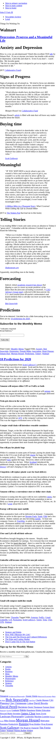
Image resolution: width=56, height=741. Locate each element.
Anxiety (39, 349)
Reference (9, 681)
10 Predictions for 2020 (15, 359)
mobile (38, 519)
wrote (10, 504)
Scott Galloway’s (30, 365)
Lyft (10, 620)
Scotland (33, 462)
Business (9, 671)
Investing (17, 713)
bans (9, 460)
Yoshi (40, 516)
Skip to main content (13, 5)
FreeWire (21, 521)
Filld (45, 516)
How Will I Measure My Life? (17, 634)
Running (24, 724)
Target (39, 620)
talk (51, 54)
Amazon (34, 617)
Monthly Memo (17, 349)
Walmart (45, 354)
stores (49, 497)
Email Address (6, 331)
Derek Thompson (35, 707)
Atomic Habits (32, 696)
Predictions (29, 354)
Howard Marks (6, 713)
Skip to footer (10, 8)
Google (9, 710)
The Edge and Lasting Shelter (17, 639)
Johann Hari (5, 354)
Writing (30, 730)
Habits (23, 710)
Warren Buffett (20, 730)
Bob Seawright (11, 303)
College (30, 703)
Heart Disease (48, 351)
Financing (3, 710)
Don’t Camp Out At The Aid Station (20, 642)
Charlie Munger (42, 700)
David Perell (8, 707)
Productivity (13, 724)
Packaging (17, 620)
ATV (20, 418)
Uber (50, 620)
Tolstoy (38, 354)
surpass (47, 391)
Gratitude (15, 710)
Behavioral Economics (45, 696)
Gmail (47, 617)
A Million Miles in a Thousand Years (20, 206)
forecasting (36, 351)
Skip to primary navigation (16, 3)
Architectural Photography (17, 696)
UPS (2, 622)
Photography (10, 678)
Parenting (4, 724)
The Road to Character (29, 728)
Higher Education (43, 710)
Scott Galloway (11, 158)
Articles (8, 667)
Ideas (7, 674)
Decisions (22, 707)
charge (32, 455)
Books (8, 669)
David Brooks (41, 703)
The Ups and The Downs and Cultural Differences (26, 637)
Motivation (44, 721)
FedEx (41, 617)
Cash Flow (32, 700)
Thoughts (15, 617)
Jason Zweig (41, 713)
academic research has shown (29, 285)
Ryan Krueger (47, 724)
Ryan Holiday (35, 724)
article (17, 115)
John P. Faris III (6, 12)
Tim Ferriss (45, 727)
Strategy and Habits (13, 632)
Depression (14, 351)
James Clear (28, 713)
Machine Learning (41, 716)
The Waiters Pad (13, 213)
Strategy (8, 683)
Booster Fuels (31, 516)
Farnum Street (48, 707)
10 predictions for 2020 (20, 319)
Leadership (29, 716)
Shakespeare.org (12, 268)
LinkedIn (4, 620)
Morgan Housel (17, 354)
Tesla (45, 620)
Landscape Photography (12, 716)
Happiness (31, 710)
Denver (3, 467)
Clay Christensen (18, 703)
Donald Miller (25, 351)
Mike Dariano (9, 721)
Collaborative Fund (12, 70)
